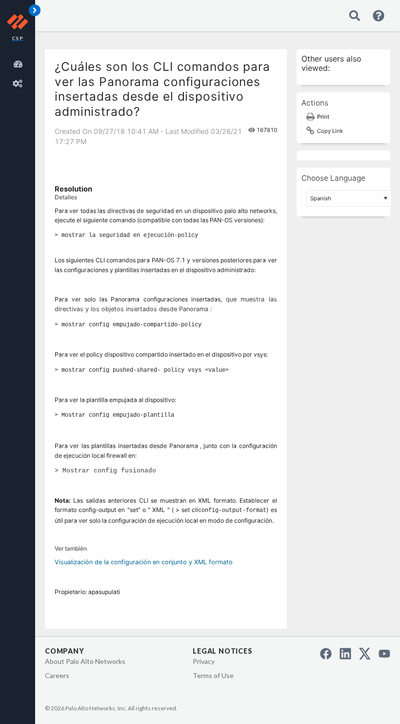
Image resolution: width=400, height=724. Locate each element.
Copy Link (330, 131)
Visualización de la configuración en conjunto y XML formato (144, 562)
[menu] (19, 72)
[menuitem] (19, 62)
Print (323, 116)
